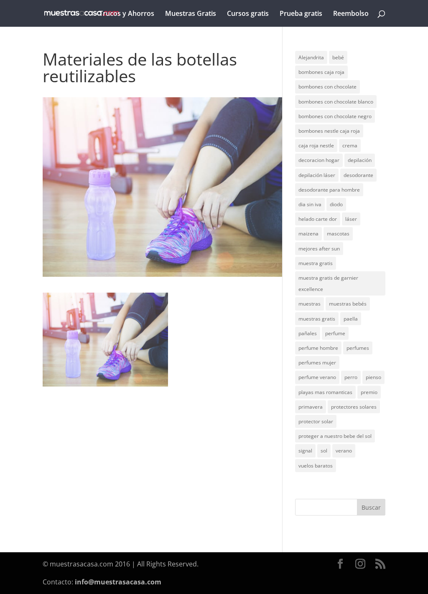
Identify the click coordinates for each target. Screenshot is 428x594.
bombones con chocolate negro (335, 116)
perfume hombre (318, 347)
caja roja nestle (316, 145)
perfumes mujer (317, 362)
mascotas (338, 233)
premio (369, 392)
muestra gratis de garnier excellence (328, 283)
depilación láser (316, 175)
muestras (309, 303)
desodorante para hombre (329, 189)
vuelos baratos (315, 465)
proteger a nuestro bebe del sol (335, 436)
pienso (373, 377)
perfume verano (317, 377)
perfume (335, 333)
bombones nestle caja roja (329, 130)
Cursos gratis (248, 14)
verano (344, 450)
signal (305, 450)
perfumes (357, 347)
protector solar (315, 421)
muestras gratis (316, 318)
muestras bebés (348, 303)
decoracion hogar (318, 160)
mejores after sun (319, 248)
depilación (360, 160)
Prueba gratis (301, 14)
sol (324, 450)
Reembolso (351, 14)
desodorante (358, 175)
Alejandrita (311, 57)
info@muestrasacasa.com (118, 581)
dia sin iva (309, 204)
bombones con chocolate (327, 86)
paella (351, 318)
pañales (307, 333)
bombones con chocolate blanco (335, 101)
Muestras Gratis (190, 14)
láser (351, 218)
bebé (338, 57)
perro (350, 377)
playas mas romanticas (325, 392)
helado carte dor (317, 218)
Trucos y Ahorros (126, 14)
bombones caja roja (321, 72)
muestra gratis (315, 263)
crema (349, 145)
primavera (310, 406)
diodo (336, 204)
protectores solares (354, 406)
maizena (308, 233)
